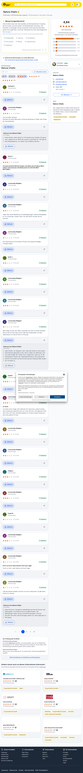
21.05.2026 (16, 284)
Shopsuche (25, 756)
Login (64, 762)
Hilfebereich (25, 754)
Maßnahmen (12, 643)
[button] (72, 4)
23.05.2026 (16, 263)
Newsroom (45, 756)
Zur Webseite (65, 95)
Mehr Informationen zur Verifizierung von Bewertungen (25, 657)
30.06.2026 (16, 189)
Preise (64, 756)
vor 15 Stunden (17, 92)
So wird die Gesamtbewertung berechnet (66, 55)
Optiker (21, 688)
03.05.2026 (16, 305)
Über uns (44, 754)
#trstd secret (4, 758)
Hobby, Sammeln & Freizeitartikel (53, 714)
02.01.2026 (16, 455)
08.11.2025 (16, 562)
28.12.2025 (16, 476)
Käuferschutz (4, 754)
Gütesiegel (4, 752)
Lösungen (65, 754)
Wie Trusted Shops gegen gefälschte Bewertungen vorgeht (21, 59)
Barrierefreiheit (29, 770)
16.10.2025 (6, 607)
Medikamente (57, 119)
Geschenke (71, 711)
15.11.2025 (16, 519)
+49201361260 (59, 79)
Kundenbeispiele (67, 758)
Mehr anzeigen (60, 89)
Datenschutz (13, 770)
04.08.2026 (16, 162)
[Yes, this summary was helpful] (43, 50)
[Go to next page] (30, 631)
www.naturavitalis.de (61, 81)
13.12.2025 (16, 498)
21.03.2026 (16, 381)
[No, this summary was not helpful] (45, 50)
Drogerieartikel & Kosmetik (60, 117)
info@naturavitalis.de (61, 84)
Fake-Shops (25, 752)
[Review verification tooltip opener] (18, 12)
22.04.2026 (16, 326)
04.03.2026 (16, 402)
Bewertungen (5, 756)
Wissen (65, 760)
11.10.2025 (16, 587)
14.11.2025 (16, 540)
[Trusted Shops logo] (6, 4)
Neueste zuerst (41, 72)
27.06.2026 (16, 237)
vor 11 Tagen (16, 113)
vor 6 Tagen (6, 135)
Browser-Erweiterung (7, 760)
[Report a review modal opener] (44, 99)
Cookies (21, 770)
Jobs (43, 758)
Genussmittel (48, 740)
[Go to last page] (34, 631)
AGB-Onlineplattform (41, 770)
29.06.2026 (16, 210)
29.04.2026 (6, 348)
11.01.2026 (16, 434)
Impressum (4, 770)
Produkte (65, 752)
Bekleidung (47, 711)
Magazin (44, 752)
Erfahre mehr (43, 667)
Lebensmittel (72, 117)
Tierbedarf (71, 737)
